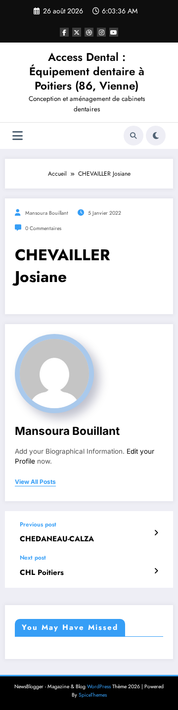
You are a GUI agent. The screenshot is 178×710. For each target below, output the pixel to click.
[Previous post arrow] (156, 533)
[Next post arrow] (156, 571)
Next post (33, 557)
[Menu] (17, 135)
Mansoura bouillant (46, 213)
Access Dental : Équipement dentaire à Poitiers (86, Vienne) (86, 71)
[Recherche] (133, 135)
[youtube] (113, 32)
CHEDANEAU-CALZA (57, 539)
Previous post (38, 524)
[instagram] (101, 32)
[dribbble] (89, 32)
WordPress (99, 686)
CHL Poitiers (42, 573)
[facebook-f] (64, 32)
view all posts (35, 481)
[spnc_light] (156, 135)
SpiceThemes (93, 695)
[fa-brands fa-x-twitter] (76, 32)
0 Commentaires (43, 228)
